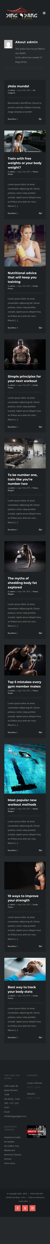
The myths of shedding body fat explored (22, 582)
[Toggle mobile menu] (44, 13)
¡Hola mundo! (18, 86)
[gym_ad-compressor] (36, 1126)
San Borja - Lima (18, 1197)
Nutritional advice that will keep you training (22, 277)
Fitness (35, 171)
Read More (12, 119)
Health (10, 174)
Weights (11, 490)
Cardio (35, 286)
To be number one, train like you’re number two (23, 479)
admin (12, 90)
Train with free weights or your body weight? (25, 163)
